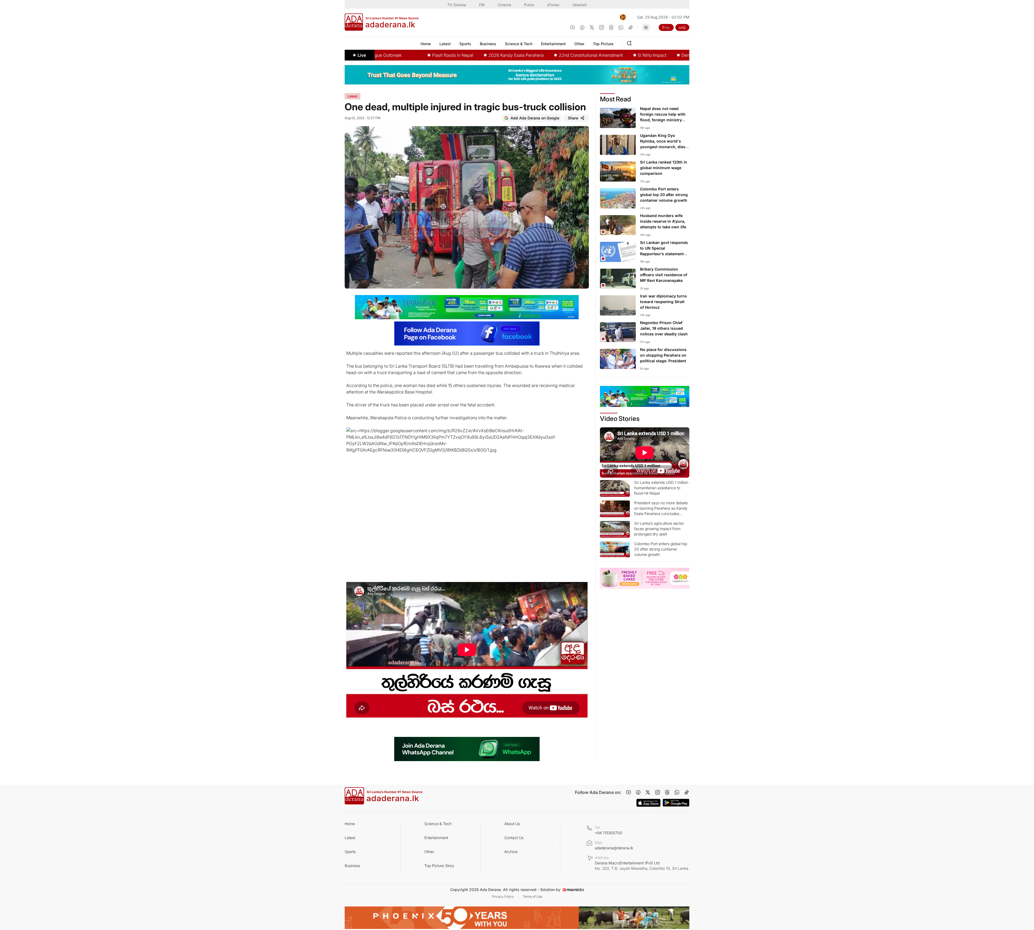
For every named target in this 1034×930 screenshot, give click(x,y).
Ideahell (579, 4)
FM (482, 4)
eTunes (553, 4)
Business (352, 865)
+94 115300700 (608, 832)
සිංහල (666, 27)
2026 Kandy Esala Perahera (472, 55)
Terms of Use (532, 896)
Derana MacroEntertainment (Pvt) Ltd (642, 866)
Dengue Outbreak (655, 55)
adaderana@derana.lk (614, 848)
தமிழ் (682, 27)
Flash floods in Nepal (409, 55)
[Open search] (630, 42)
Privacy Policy (503, 896)
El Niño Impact (608, 55)
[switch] (646, 27)
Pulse (529, 4)
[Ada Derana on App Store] (648, 803)
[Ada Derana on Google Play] (676, 803)
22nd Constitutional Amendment (547, 55)
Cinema (504, 4)
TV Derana (456, 4)
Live (362, 55)
